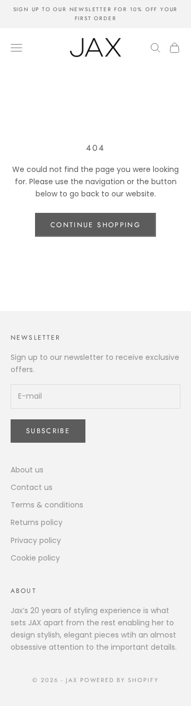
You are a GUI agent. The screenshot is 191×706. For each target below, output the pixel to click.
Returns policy (37, 522)
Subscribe (48, 431)
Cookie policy (35, 558)
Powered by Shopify (119, 680)
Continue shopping (95, 225)
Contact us (32, 487)
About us (27, 469)
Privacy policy (36, 540)
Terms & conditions (47, 505)
